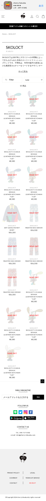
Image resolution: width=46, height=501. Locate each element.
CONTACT (13, 483)
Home (4, 34)
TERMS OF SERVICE (33, 478)
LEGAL (32, 473)
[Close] (2, 5)
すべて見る (23, 71)
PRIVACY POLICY (13, 473)
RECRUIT (32, 483)
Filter (11, 79)
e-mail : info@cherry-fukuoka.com (23, 435)
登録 (38, 397)
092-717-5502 (25, 433)
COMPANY (13, 478)
